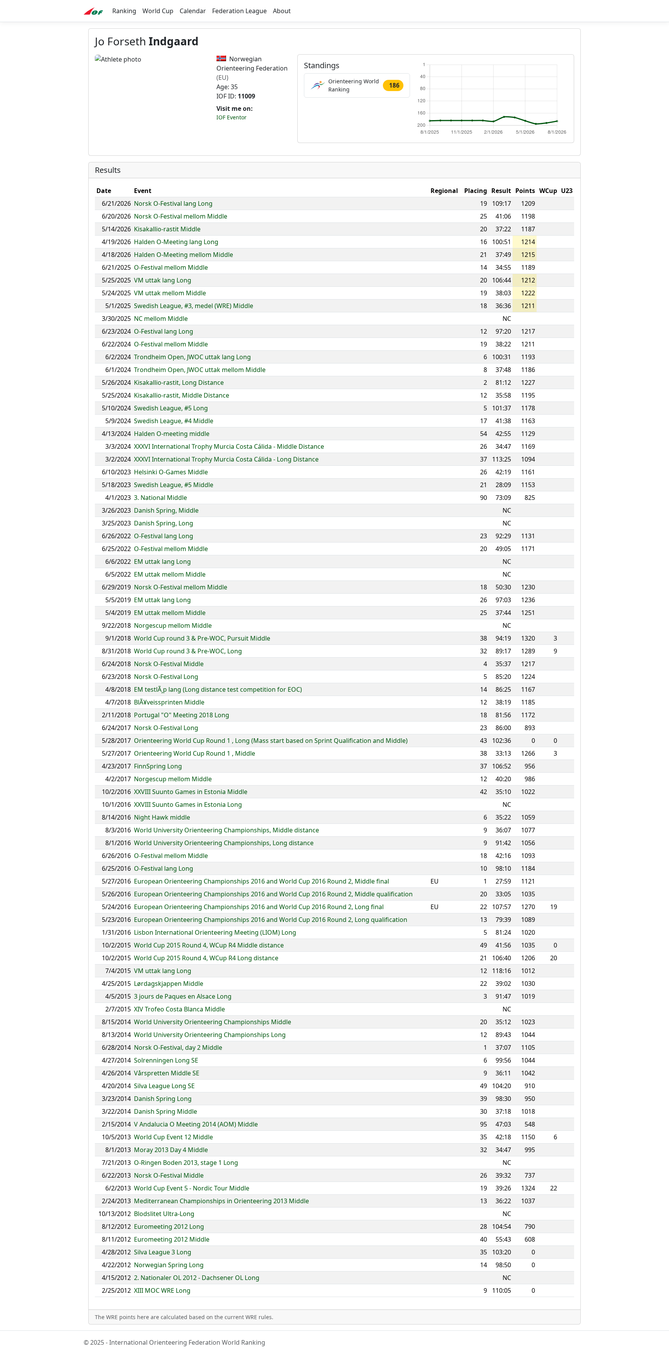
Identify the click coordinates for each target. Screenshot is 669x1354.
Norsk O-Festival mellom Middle (180, 216)
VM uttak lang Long (162, 280)
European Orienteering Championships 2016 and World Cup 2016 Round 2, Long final (259, 907)
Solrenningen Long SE (166, 1060)
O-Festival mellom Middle (171, 267)
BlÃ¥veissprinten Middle (169, 702)
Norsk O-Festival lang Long (173, 203)
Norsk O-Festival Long (166, 676)
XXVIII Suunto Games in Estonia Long (188, 804)
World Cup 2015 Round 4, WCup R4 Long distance (206, 958)
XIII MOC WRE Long (162, 1290)
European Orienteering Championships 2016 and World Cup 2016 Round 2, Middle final (261, 881)
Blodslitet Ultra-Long (164, 1213)
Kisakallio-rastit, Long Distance (179, 382)
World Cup (157, 11)
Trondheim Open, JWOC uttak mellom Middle (200, 369)
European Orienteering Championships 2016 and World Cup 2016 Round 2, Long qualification (270, 919)
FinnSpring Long (158, 766)
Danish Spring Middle (165, 1111)
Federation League (239, 11)
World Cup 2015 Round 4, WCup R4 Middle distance (209, 945)
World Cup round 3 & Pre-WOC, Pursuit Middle (202, 638)
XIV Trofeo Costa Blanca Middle (179, 1009)
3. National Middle (160, 497)
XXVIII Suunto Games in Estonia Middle (190, 791)
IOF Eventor (231, 117)
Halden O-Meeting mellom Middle (183, 254)
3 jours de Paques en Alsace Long (183, 996)
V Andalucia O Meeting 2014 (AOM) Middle (196, 1124)
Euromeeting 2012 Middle (171, 1239)
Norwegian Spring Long (169, 1265)
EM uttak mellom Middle (170, 574)
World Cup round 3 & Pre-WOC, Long (188, 651)
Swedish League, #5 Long (171, 408)
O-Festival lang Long (163, 331)
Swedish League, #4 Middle (173, 421)
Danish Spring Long (163, 1098)
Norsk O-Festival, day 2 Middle (178, 1047)
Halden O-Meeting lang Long (176, 242)
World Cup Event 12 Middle (173, 1137)
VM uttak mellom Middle (170, 293)
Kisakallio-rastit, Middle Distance (181, 395)
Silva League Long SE (164, 1086)
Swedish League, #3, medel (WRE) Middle (193, 305)
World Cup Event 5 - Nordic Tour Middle (191, 1188)
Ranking (124, 11)
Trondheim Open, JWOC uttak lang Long (192, 357)
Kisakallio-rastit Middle (167, 229)
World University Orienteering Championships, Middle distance (226, 830)
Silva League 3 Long (162, 1252)
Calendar (193, 11)
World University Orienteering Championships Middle (212, 1022)
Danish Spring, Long (163, 523)
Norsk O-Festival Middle (169, 664)
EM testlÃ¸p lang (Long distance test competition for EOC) (218, 689)
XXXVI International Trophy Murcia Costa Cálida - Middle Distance (229, 446)
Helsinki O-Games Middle (171, 472)
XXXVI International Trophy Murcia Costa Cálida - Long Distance (226, 459)
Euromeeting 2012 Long (169, 1226)
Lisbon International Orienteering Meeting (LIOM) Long (215, 932)
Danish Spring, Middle (166, 510)
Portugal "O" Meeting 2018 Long (181, 715)
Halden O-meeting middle (171, 433)
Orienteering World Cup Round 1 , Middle (194, 753)
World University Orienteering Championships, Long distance (224, 843)
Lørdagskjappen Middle (168, 983)
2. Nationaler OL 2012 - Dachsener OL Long (196, 1277)
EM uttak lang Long (162, 561)
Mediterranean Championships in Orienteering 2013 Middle (221, 1201)
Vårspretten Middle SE (166, 1073)
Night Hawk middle (162, 817)
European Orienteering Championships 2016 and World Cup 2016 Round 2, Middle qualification (273, 894)
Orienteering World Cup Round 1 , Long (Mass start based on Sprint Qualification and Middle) (271, 740)
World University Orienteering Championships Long (210, 1034)
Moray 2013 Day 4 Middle (171, 1150)
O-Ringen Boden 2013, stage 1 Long (186, 1162)
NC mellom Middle (161, 318)
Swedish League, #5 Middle (173, 485)
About (282, 11)
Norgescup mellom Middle (173, 625)
